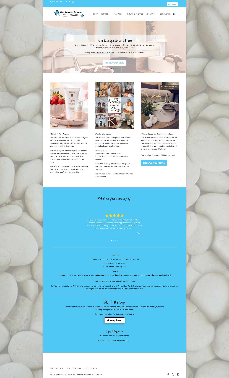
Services (104, 14)
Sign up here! (114, 320)
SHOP (95, 14)
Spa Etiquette (73, 368)
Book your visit (114, 62)
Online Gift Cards (135, 14)
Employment (92, 368)
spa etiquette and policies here (118, 340)
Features (118, 14)
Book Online (172, 4)
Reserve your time (154, 162)
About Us (150, 14)
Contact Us (165, 14)
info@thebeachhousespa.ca (85, 374)
